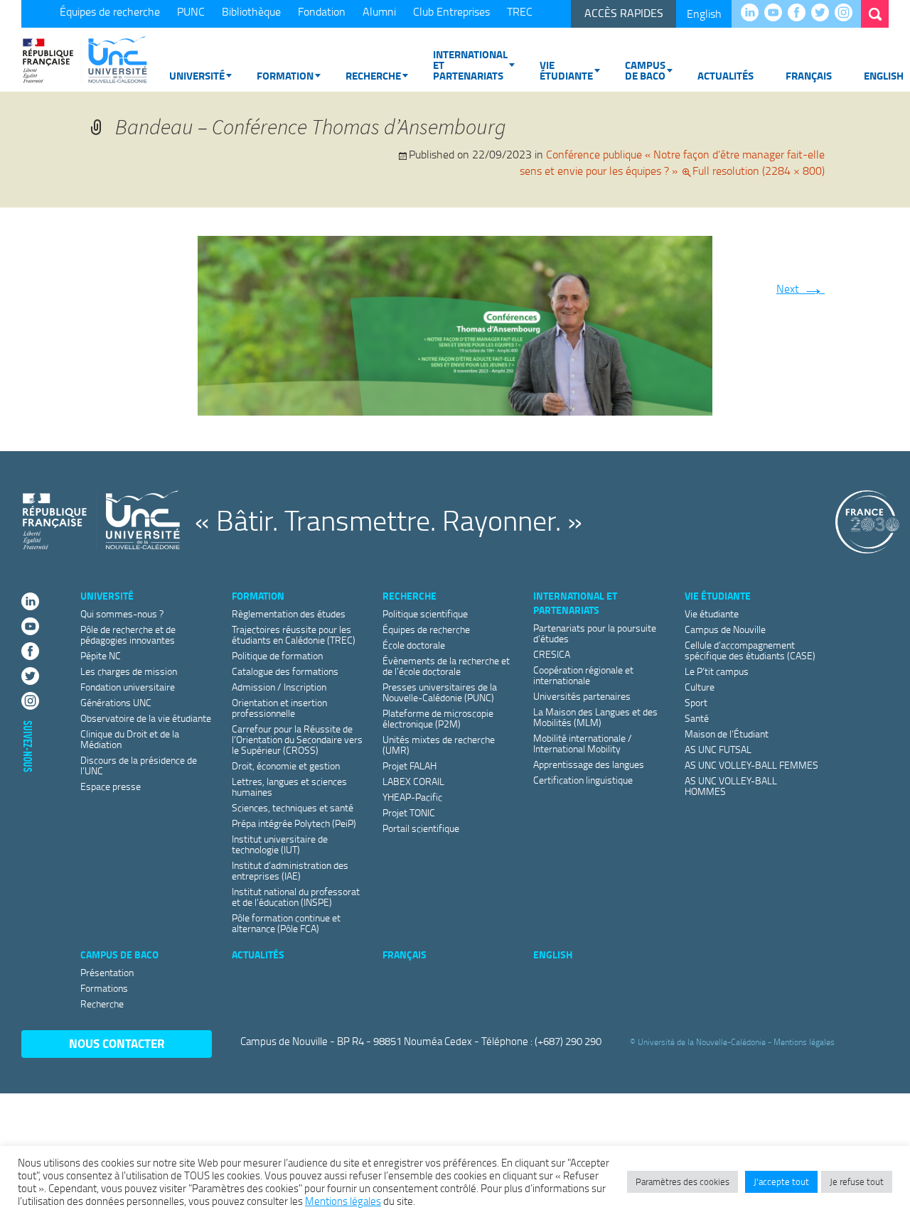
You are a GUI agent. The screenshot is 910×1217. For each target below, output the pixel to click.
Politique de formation (277, 655)
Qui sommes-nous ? (122, 613)
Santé (697, 718)
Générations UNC (115, 702)
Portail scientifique (420, 828)
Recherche (373, 75)
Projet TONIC (408, 812)
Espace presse (110, 786)
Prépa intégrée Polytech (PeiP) (294, 823)
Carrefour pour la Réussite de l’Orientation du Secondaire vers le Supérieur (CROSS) (297, 739)
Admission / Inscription (279, 686)
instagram (847, 13)
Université (197, 75)
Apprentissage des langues (588, 764)
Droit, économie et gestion (286, 765)
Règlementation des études (289, 613)
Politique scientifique (425, 613)
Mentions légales (804, 1042)
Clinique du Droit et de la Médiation (129, 739)
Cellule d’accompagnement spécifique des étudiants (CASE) (750, 650)
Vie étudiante (566, 70)
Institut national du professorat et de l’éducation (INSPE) (296, 897)
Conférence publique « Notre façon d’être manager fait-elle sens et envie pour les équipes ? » (672, 162)
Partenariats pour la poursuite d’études (594, 633)
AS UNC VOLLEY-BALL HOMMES (731, 786)
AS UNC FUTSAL (718, 749)
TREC (519, 11)
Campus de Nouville (725, 629)
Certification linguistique (583, 779)
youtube (776, 13)
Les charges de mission (128, 671)
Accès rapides (623, 13)
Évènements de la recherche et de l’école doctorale (446, 666)
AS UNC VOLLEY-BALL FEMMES (751, 765)
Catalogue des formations (285, 671)
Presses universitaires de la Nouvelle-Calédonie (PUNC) (439, 692)
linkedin (753, 13)
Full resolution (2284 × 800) (758, 170)
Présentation (107, 972)
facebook (800, 13)
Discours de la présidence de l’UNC (138, 765)
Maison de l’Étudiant (727, 733)
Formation (285, 75)
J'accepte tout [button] (781, 1181)
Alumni (379, 11)
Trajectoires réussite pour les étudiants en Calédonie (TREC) (293, 634)
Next (800, 288)
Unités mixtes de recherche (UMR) (438, 744)
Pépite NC (100, 655)
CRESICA (551, 654)
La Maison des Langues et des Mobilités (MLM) (595, 717)
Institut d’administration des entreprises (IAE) (290, 870)
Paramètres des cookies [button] (682, 1181)
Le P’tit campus (717, 671)
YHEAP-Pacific (412, 797)
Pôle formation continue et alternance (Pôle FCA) (286, 923)
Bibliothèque (251, 11)
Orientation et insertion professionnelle (279, 708)
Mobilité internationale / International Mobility (582, 743)
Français (809, 75)
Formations (104, 988)
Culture (699, 686)
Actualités (725, 75)
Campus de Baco (645, 70)
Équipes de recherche (110, 11)
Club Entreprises (451, 11)
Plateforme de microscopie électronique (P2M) (437, 718)
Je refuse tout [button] (857, 1181)
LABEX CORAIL (413, 781)
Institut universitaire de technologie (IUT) (280, 844)
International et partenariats (470, 64)
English (704, 13)
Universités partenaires (582, 696)
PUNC (191, 11)
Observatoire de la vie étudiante (145, 718)
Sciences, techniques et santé (292, 807)
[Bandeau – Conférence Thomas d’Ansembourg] (455, 322)
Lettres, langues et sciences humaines (289, 786)
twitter (823, 13)
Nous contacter (117, 1043)
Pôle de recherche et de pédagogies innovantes (128, 634)
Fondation (322, 11)
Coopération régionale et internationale (583, 675)
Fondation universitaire (127, 686)
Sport (696, 702)
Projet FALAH (409, 765)
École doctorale (413, 644)
